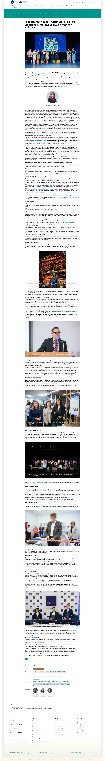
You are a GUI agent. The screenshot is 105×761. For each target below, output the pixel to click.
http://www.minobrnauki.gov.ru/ (15, 752)
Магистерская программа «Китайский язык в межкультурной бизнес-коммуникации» (51, 682)
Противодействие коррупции (15, 736)
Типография (79, 726)
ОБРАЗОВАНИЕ (35, 718)
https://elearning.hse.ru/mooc (75, 752)
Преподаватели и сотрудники (15, 726)
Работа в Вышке (12, 748)
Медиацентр (79, 728)
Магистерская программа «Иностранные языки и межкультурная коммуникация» (50, 681)
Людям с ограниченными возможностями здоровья (19, 744)
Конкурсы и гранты (58, 732)
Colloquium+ (66, 363)
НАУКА (56, 718)
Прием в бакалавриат (36, 726)
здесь (72, 758)
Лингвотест (31, 571)
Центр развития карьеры (37, 736)
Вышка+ (33, 728)
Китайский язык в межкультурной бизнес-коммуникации (51, 224)
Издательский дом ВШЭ (81, 722)
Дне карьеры (66, 387)
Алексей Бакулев (41, 140)
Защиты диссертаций (59, 728)
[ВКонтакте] (26, 659)
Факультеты (47, 13)
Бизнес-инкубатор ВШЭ (36, 738)
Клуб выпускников (39, 482)
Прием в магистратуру (36, 730)
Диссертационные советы (60, 726)
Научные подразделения (59, 720)
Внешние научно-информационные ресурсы (63, 734)
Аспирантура (34, 732)
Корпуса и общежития (13, 728)
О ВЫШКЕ (11, 718)
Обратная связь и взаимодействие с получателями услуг (42, 743)
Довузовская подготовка (37, 722)
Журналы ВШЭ (80, 730)
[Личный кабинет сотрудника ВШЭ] (79, 2)
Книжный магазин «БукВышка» (83, 724)
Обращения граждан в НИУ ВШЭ (15, 732)
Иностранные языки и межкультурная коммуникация (66, 165)
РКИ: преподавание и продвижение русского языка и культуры (43, 189)
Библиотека (79, 720)
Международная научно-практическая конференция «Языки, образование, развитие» (51, 312)
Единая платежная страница (14, 746)
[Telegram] (27, 659)
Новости (66, 13)
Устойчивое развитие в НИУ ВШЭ (16, 724)
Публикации (79, 732)
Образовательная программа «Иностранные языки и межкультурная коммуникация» (51, 684)
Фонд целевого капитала (14, 734)
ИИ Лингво (35, 637)
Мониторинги (57, 724)
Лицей (33, 720)
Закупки (11, 730)
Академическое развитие (60, 730)
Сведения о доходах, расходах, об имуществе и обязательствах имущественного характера (19, 739)
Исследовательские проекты (60, 722)
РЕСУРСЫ (79, 718)
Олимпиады (34, 724)
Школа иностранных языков (57, 13)
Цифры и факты (12, 720)
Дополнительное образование (38, 734)
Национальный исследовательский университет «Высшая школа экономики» (27, 13)
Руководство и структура (14, 722)
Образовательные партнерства (38, 740)
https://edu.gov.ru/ (43, 752)
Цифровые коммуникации (34, 185)
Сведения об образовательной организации (18, 741)
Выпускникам (14, 7)
